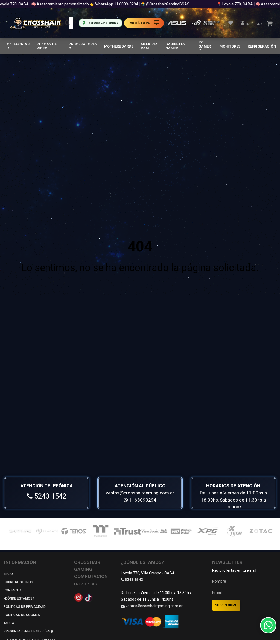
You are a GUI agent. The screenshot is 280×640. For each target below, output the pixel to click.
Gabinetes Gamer (175, 46)
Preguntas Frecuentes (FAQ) (28, 631)
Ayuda (9, 623)
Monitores (230, 46)
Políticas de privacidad (25, 607)
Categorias (18, 44)
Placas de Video (47, 46)
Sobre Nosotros (18, 582)
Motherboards (119, 46)
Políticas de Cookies (22, 615)
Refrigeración (262, 46)
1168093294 (142, 500)
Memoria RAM (149, 46)
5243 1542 (49, 496)
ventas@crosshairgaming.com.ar (140, 493)
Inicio (8, 574)
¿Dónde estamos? (19, 598)
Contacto (12, 590)
